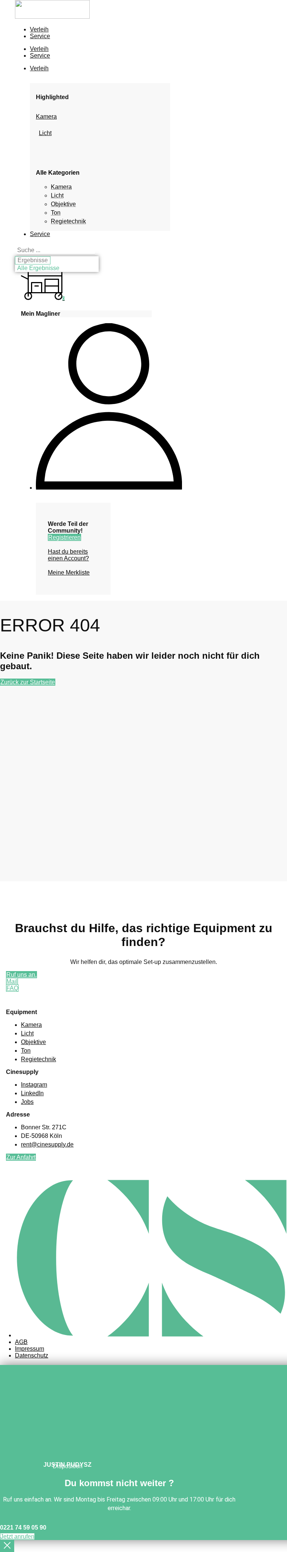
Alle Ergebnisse (38, 268)
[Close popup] (7, 1546)
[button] (100, 68)
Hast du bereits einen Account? (68, 554)
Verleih (39, 29)
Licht (45, 133)
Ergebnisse (33, 260)
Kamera (46, 116)
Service (40, 36)
